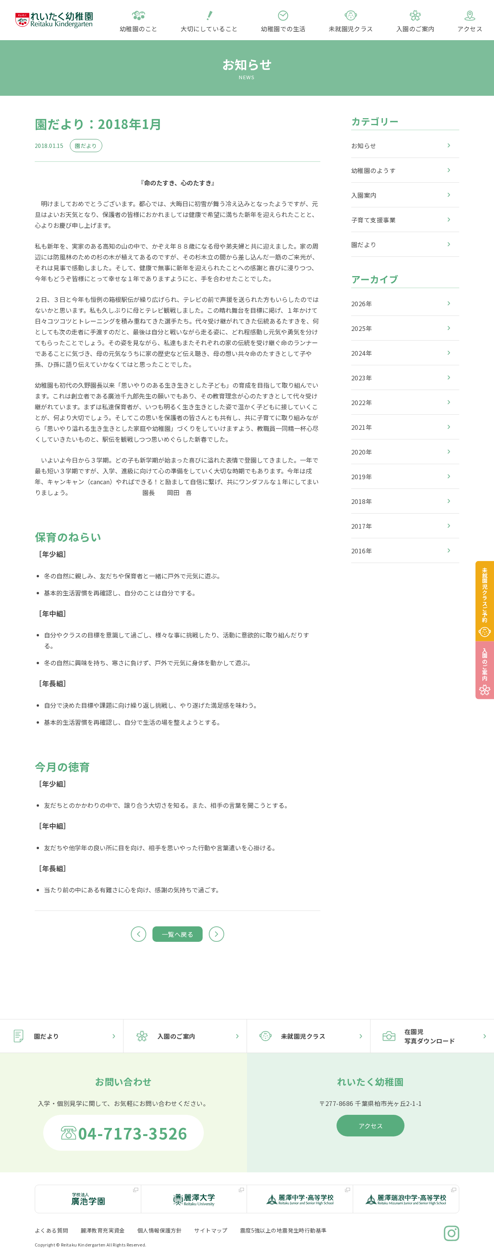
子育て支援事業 (373, 219)
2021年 (361, 426)
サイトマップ (211, 1230)
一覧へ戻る (177, 934)
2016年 (361, 550)
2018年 (361, 500)
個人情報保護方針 (159, 1230)
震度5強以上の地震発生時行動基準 (283, 1230)
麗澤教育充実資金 (103, 1230)
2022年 (361, 402)
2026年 (361, 303)
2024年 (361, 352)
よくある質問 (51, 1230)
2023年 (361, 377)
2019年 (361, 476)
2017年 (361, 525)
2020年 (361, 451)
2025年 (361, 327)
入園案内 (364, 194)
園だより (364, 244)
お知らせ (364, 145)
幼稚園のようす (373, 170)
